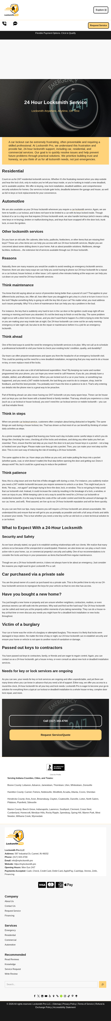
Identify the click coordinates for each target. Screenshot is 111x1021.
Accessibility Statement (64, 1007)
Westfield (57, 792)
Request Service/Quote (55, 734)
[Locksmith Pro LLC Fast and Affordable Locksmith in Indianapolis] (11, 10)
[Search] (102, 984)
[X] (38, 996)
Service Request (13, 969)
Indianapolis (42, 809)
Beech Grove (29, 809)
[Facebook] (34, 996)
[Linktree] (76, 996)
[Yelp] (50, 996)
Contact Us (10, 906)
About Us (9, 901)
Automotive (10, 945)
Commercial (10, 940)
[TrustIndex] (57, 996)
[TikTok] (69, 996)
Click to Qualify (68, 33)
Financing (9, 915)
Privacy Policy (69, 1004)
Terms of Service (86, 1004)
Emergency (10, 930)
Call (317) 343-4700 (55, 720)
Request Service (98, 25)
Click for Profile (55, 774)
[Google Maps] (53, 996)
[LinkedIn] (42, 996)
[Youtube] (46, 996)
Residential (10, 935)
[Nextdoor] (61, 996)
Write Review (11, 974)
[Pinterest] (72, 996)
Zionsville (87, 785)
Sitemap (57, 1004)
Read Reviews (12, 959)
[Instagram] (65, 996)
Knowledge (10, 964)
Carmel (28, 792)
